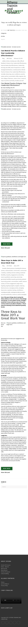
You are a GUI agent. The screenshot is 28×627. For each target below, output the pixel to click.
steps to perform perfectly (7, 80)
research (23, 78)
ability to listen (6, 61)
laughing (3, 285)
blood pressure (11, 268)
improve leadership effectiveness (9, 65)
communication (9, 270)
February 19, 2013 (18, 58)
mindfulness (20, 290)
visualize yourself (19, 80)
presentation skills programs (16, 76)
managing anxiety (13, 288)
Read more (6, 244)
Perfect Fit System (5, 572)
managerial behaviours (7, 69)
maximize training (11, 290)
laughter (17, 285)
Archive (3, 36)
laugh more (19, 283)
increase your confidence (12, 167)
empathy (8, 275)
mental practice (17, 69)
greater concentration (12, 281)
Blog (3, 58)
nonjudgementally (5, 292)
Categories (3, 33)
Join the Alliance (5, 584)
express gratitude (5, 277)
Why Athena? (4, 570)
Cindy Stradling (5, 573)
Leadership (21, 65)
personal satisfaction (6, 294)
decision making (15, 272)
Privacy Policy (4, 585)
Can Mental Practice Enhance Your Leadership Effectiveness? (13, 53)
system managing (21, 294)
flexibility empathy (11, 279)
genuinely (18, 279)
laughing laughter (10, 285)
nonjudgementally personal (17, 292)
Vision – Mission (5, 566)
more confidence (16, 74)
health (20, 281)
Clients (2, 582)
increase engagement (10, 283)
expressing (13, 277)
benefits (4, 268)
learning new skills (5, 67)
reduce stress (17, 78)
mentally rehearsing (6, 74)
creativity (8, 272)
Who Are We (4, 568)
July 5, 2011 (16, 265)
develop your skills (15, 61)
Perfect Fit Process (5, 565)
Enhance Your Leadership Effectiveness (16, 63)
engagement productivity (17, 275)
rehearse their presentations (19, 106)
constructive (16, 270)
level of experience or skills (18, 67)
